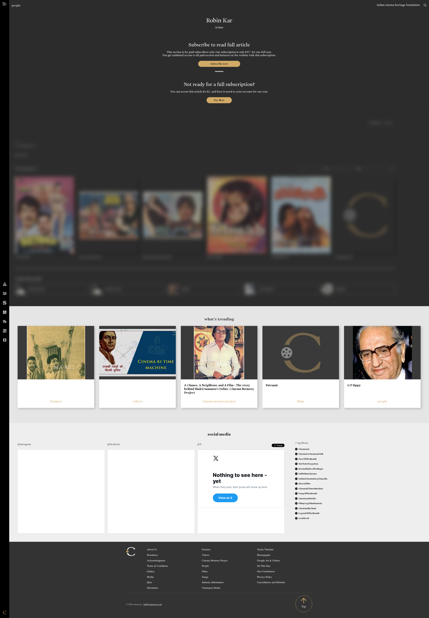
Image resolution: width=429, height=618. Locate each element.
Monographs (263, 555)
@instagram (24, 444)
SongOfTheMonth (307, 493)
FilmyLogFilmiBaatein (310, 503)
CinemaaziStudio (307, 498)
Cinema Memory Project (215, 560)
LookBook (303, 518)
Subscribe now (219, 63)
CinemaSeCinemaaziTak (310, 454)
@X (199, 444)
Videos (205, 555)
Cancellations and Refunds (271, 582)
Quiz (149, 582)
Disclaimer (152, 587)
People (205, 565)
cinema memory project (219, 401)
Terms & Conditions (157, 565)
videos (137, 401)
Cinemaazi (303, 449)
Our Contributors (266, 571)
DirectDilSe (304, 483)
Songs (205, 576)
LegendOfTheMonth (308, 513)
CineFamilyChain (307, 508)
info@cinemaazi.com (152, 604)
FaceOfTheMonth (307, 459)
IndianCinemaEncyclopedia (312, 478)
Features (206, 549)
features (56, 401)
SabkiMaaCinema (307, 473)
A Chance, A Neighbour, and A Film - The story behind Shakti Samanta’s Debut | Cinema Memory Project (219, 388)
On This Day (263, 565)
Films (205, 571)
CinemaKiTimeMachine (310, 488)
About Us (152, 549)
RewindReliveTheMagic (310, 469)
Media (150, 576)
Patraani (272, 385)
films (300, 401)
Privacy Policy (264, 576)
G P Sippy (354, 385)
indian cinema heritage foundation (398, 5)
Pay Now (219, 100)
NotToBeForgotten (308, 463)
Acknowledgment (156, 560)
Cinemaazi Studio (211, 587)
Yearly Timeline (265, 549)
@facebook (113, 444)
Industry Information (213, 582)
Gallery (151, 571)
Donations (152, 555)
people (16, 5)
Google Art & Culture (268, 560)
